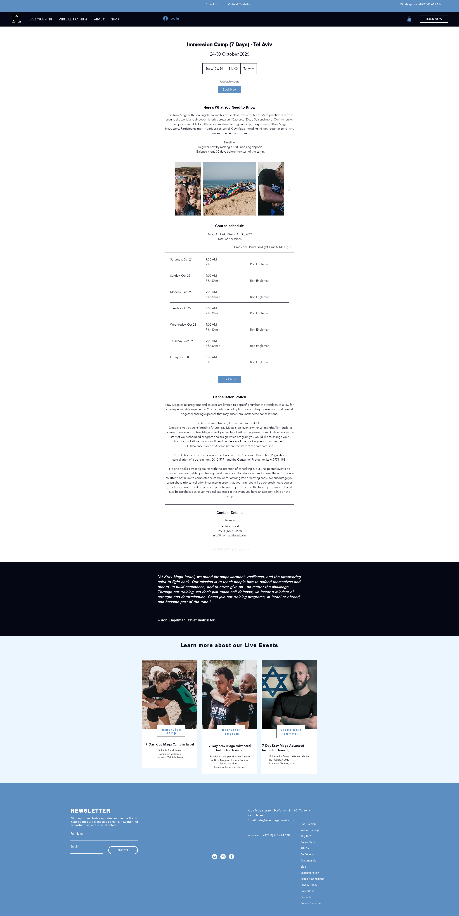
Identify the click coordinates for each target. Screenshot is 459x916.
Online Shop (308, 842)
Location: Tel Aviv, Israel (282, 763)
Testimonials (308, 860)
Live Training (308, 824)
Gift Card (306, 848)
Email (74, 846)
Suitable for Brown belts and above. (289, 756)
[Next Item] (289, 188)
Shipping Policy (310, 872)
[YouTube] (214, 856)
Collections (307, 891)
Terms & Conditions (312, 879)
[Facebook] (231, 856)
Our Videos (307, 854)
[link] (229, 89)
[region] (169, 714)
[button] (41, 19)
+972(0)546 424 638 (277, 835)
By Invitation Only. (279, 759)
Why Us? (306, 836)
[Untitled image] (199, 189)
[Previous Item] (170, 188)
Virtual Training (310, 830)
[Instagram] (223, 856)
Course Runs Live (311, 903)
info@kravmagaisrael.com (275, 820)
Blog (303, 866)
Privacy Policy (309, 885)
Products (306, 897)
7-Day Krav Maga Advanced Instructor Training (283, 748)
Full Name (76, 833)
